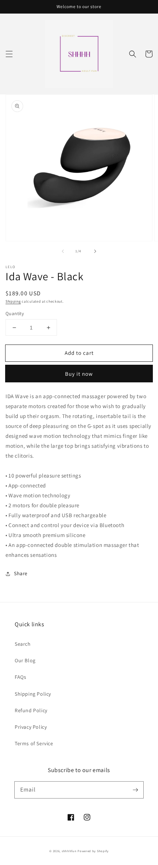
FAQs (20, 677)
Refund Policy (31, 710)
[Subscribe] (135, 790)
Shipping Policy (33, 694)
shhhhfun (69, 851)
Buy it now (79, 373)
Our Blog (25, 660)
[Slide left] (63, 251)
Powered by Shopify (93, 851)
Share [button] (21, 573)
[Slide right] (95, 251)
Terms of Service (34, 743)
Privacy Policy (31, 727)
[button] (9, 54)
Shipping (13, 301)
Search (23, 644)
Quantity (15, 313)
